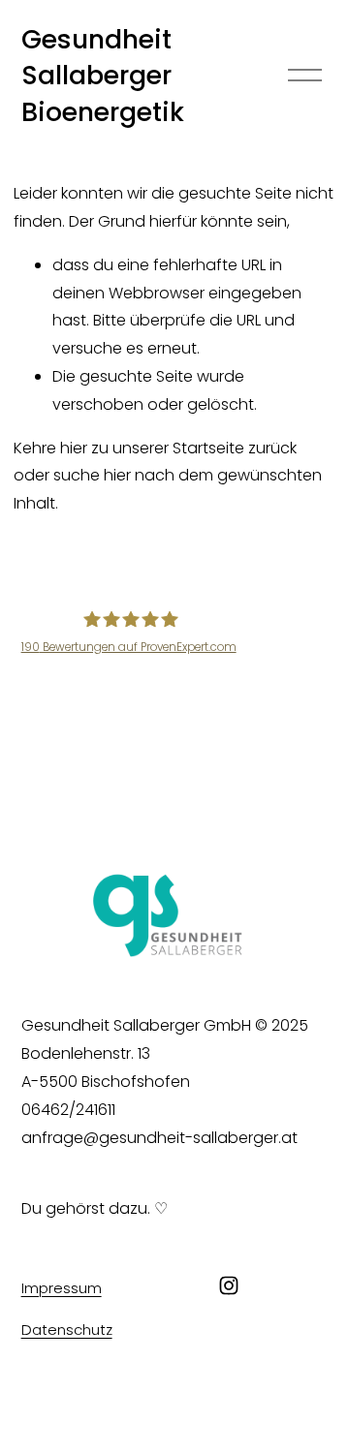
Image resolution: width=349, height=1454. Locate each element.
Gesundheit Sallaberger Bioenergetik (102, 75)
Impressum (61, 1288)
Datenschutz (66, 1329)
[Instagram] (228, 1285)
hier (73, 448)
